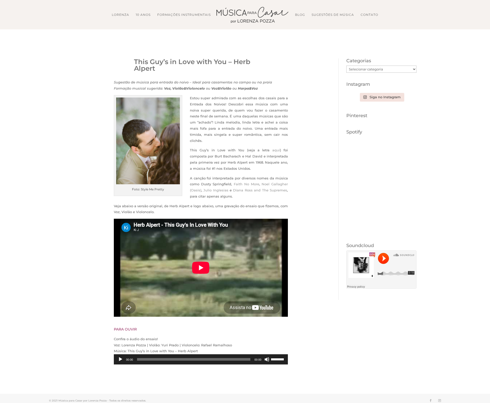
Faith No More (246, 184)
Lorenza (120, 15)
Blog (300, 15)
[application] (201, 359)
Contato (369, 15)
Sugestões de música (333, 15)
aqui (276, 150)
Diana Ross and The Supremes (260, 190)
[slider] (278, 358)
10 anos (143, 15)
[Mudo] (267, 359)
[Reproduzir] (120, 359)
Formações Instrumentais (184, 15)
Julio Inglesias (215, 190)
